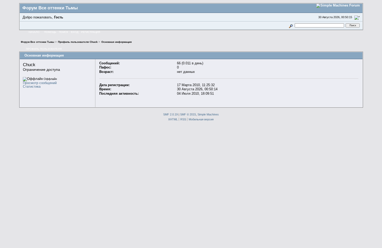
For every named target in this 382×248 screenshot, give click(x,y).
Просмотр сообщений (40, 83)
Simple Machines (208, 114)
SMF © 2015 (188, 114)
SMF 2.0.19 (170, 114)
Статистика (32, 86)
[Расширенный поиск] (290, 25)
